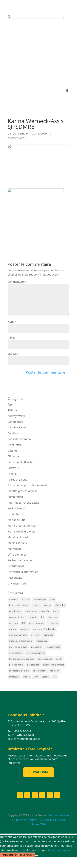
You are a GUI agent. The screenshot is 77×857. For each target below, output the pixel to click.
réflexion (54, 670)
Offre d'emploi (17, 554)
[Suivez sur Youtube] (51, 71)
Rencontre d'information (23, 572)
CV (42, 617)
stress (26, 676)
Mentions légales (58, 815)
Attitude (13, 410)
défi (23, 623)
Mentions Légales (59, 850)
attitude (26, 599)
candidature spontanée (37, 611)
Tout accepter (9, 854)
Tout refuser (26, 854)
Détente (13, 450)
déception (53, 617)
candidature (15, 611)
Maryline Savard (18, 537)
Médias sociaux (17, 543)
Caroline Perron (17, 427)
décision (13, 623)
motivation (36, 646)
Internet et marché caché (23, 502)
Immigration (15, 497)
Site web (13, 353)
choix (56, 611)
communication (17, 617)
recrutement (39, 670)
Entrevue (13, 468)
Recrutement (16, 566)
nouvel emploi (53, 646)
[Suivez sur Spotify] (59, 71)
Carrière (13, 433)
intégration (41, 640)
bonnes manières (42, 605)
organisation (15, 652)
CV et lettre (14, 445)
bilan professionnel (19, 605)
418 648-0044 (26, 46)
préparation (33, 664)
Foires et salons (17, 479)
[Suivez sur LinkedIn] (36, 71)
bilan (52, 599)
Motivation (14, 549)
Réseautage (15, 577)
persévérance (45, 658)
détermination (36, 623)
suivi (35, 676)
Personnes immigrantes (21, 658)
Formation (48, 634)
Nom (12, 321)
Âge (10, 404)
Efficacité (13, 456)
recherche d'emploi (19, 670)
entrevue (24, 629)
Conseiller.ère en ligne (34, 57)
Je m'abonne (38, 772)
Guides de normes (25, 820)
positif (59, 658)
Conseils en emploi (19, 439)
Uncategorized (17, 583)
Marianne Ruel (17, 520)
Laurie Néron (16, 514)
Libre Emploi (20, 133)
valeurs (46, 676)
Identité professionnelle (23, 491)
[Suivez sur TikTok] (66, 71)
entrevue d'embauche (44, 629)
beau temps (39, 599)
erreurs (35, 634)
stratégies (14, 676)
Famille (12, 473)
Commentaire (17, 281)
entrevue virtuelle (18, 634)
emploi (12, 629)
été (55, 676)
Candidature (15, 422)
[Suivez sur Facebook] (29, 71)
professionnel (16, 664)
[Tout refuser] (36, 855)
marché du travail (18, 646)
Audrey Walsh (16, 416)
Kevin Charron (17, 508)
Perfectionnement (35, 652)
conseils (33, 617)
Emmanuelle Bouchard (22, 462)
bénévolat (60, 605)
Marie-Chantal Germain (22, 525)
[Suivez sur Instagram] (44, 71)
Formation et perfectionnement (27, 485)
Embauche (53, 623)
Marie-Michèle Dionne (22, 531)
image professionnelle (20, 640)
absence (13, 599)
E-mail (13, 337)
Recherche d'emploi (20, 560)
